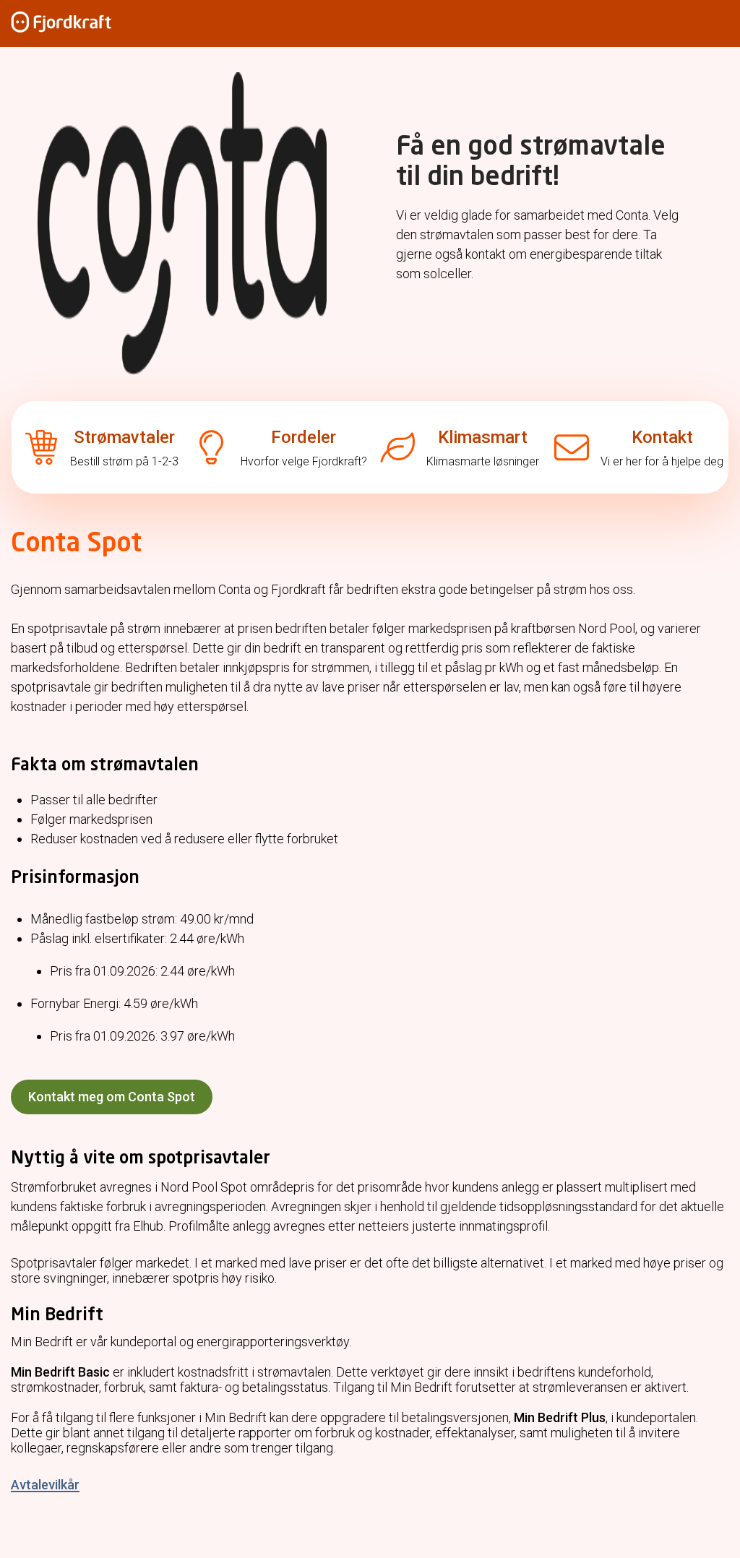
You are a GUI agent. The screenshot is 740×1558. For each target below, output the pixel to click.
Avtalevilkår (45, 1484)
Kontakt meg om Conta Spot (111, 1096)
